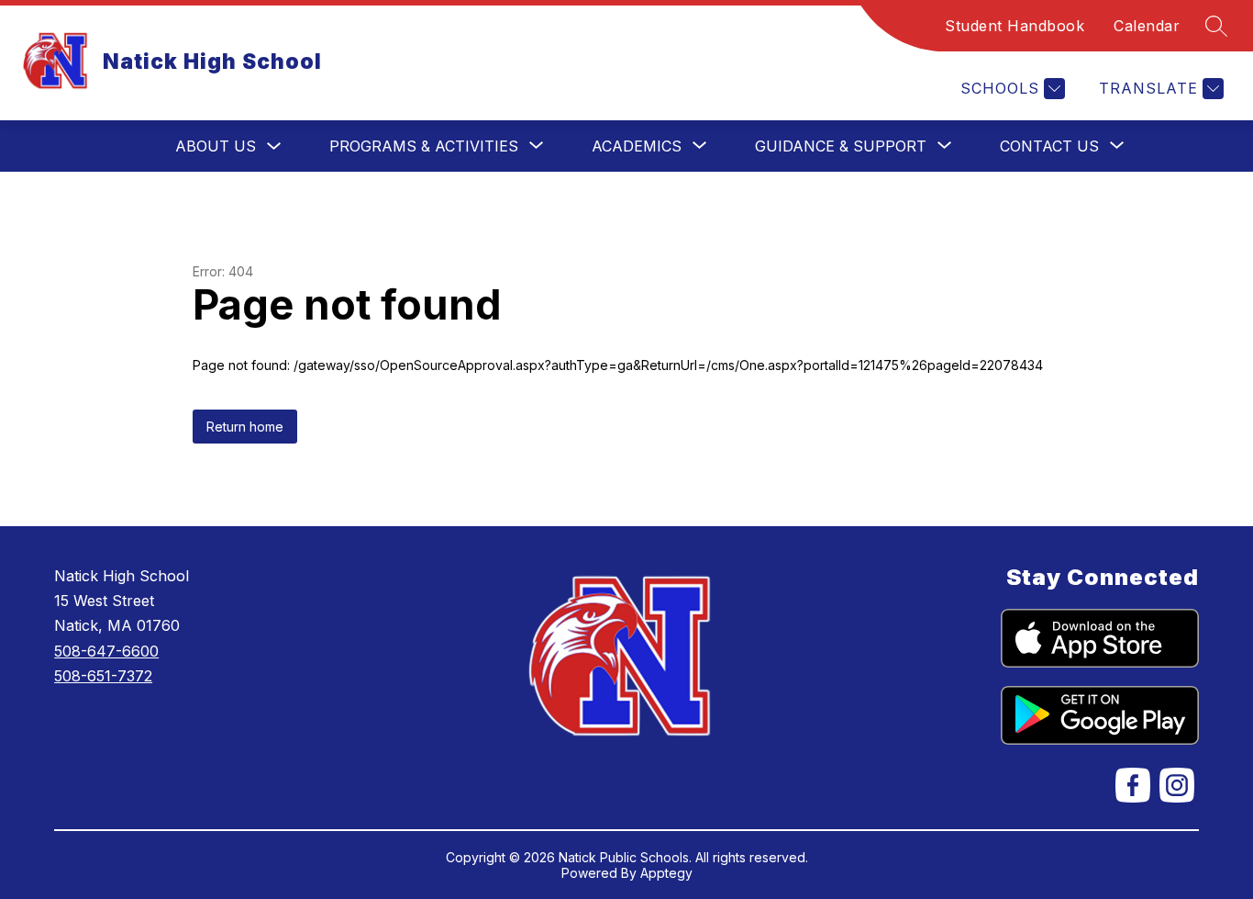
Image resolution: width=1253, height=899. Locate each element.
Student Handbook (1014, 26)
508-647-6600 (106, 651)
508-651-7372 (103, 676)
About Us (215, 146)
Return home (244, 426)
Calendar (1147, 26)
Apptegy (666, 873)
